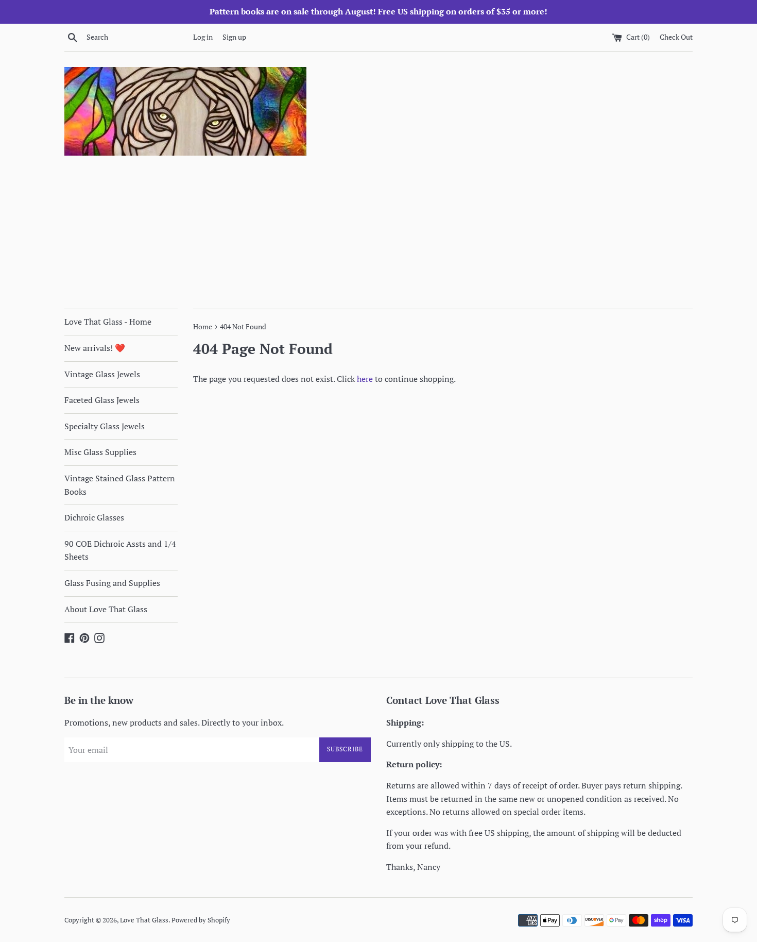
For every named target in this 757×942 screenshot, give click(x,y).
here (365, 378)
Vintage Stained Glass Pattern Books (119, 485)
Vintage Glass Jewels (102, 374)
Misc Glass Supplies (100, 452)
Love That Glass (144, 920)
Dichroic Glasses (94, 517)
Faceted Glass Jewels (102, 400)
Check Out (676, 37)
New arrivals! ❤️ (94, 348)
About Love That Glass (105, 609)
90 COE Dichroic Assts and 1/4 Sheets (120, 550)
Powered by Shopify (200, 920)
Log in (203, 37)
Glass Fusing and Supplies (112, 582)
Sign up (234, 37)
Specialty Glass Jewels (104, 426)
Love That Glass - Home (107, 321)
